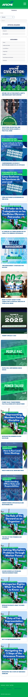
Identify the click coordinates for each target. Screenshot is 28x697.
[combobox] (7, 17)
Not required (5, 33)
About (2, 688)
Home (1, 13)
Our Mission (9, 688)
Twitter (7, 685)
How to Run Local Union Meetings (13, 470)
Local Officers (5, 48)
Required (5, 30)
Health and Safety (6, 45)
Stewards (5, 60)
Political (4, 54)
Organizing (5, 51)
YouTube (11, 685)
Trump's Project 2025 (9, 335)
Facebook (3, 685)
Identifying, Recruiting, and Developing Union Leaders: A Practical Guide (11, 129)
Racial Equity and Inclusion (8, 57)
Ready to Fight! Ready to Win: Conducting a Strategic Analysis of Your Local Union (13, 301)
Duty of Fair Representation (11, 639)
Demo (4, 42)
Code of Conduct (18, 688)
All (3, 27)
